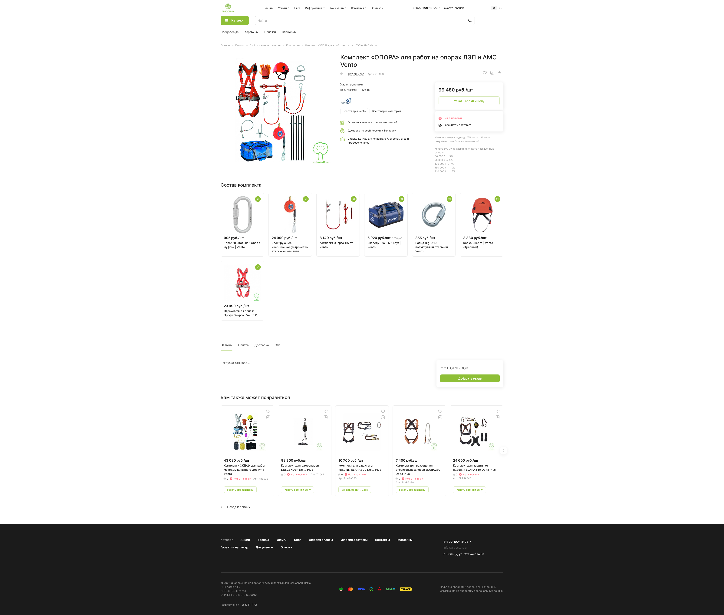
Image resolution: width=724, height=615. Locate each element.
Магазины (405, 540)
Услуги (282, 540)
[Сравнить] (492, 73)
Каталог (227, 540)
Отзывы (226, 345)
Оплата (243, 345)
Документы (264, 547)
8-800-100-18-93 (425, 8)
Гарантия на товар (234, 547)
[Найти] (470, 20)
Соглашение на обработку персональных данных (471, 590)
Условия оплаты (321, 540)
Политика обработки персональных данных (468, 586)
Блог (297, 540)
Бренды (263, 540)
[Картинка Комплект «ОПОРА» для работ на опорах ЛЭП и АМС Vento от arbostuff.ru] (277, 110)
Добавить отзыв (470, 378)
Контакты (382, 540)
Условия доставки (354, 540)
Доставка (262, 345)
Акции (245, 540)
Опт (277, 345)
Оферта (286, 547)
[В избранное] (485, 73)
